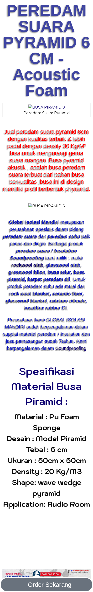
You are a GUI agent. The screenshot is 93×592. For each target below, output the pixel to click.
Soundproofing (71, 348)
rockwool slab (27, 265)
